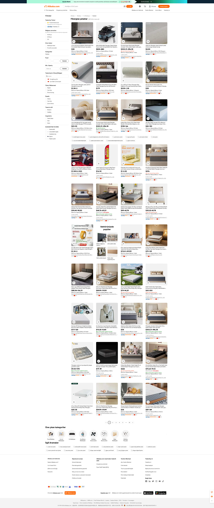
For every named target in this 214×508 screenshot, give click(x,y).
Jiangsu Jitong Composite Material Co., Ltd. (107, 334)
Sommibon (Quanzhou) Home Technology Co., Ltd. (82, 216)
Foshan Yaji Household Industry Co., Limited (132, 295)
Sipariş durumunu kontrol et (152, 468)
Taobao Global (114, 500)
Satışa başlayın (149, 465)
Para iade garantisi (76, 465)
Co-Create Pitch (52, 465)
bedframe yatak (151, 446)
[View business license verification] (122, 505)
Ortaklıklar (147, 475)
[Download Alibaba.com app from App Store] (148, 493)
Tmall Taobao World (99, 500)
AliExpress (83, 500)
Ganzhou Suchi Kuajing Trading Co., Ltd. (156, 178)
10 (129, 422)
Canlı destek (124, 465)
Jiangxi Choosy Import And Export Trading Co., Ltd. (132, 254)
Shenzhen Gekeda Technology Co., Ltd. (106, 219)
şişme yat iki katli (110, 450)
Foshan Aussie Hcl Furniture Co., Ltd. (155, 297)
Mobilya (79, 15)
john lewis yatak (95, 446)
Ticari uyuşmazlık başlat (127, 468)
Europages (131, 500)
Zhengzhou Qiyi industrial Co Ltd (79, 174)
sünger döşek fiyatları (138, 450)
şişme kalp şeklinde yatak (137, 446)
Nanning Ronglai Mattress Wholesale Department (82, 294)
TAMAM (64, 61)
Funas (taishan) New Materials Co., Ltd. (131, 174)
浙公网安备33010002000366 (134, 505)
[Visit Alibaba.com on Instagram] (156, 481)
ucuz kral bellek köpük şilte (79, 140)
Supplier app (104, 493)
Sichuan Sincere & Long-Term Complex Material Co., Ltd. (132, 92)
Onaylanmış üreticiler (101, 464)
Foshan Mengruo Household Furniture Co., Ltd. (156, 217)
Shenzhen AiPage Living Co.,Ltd (154, 254)
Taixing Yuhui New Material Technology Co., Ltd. (82, 129)
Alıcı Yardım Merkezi (126, 462)
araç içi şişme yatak (123, 450)
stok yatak (155, 137)
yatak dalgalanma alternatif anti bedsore (99, 137)
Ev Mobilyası (87, 15)
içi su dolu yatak (81, 450)
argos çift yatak (131, 137)
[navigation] (57, 219)
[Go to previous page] (106, 422)
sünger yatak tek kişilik (95, 450)
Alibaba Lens (56, 493)
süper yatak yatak (122, 446)
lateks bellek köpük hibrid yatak (115, 140)
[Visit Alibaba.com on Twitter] (153, 481)
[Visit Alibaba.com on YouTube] (160, 481)
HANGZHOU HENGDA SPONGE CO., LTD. (156, 129)
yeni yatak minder (143, 137)
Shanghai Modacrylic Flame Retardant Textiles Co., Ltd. (156, 52)
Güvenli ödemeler (76, 462)
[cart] (145, 6)
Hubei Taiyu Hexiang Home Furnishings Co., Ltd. (132, 129)
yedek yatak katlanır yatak (97, 140)
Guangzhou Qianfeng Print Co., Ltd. (105, 92)
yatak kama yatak (118, 137)
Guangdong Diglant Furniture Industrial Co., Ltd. (132, 56)
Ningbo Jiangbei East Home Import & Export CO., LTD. (82, 333)
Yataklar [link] (94, 15)
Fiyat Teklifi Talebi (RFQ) (102, 467)
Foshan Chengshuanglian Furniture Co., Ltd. (107, 294)
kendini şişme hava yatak (79, 137)
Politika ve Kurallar (76, 478)
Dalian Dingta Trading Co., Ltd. (153, 92)
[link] (212, 492)
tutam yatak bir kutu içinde (54, 450)
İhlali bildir (123, 478)
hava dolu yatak (69, 450)
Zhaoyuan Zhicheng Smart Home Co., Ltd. (82, 52)
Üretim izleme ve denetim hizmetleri (81, 475)
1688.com (89, 500)
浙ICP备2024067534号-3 (149, 505)
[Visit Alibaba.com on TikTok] (163, 481)
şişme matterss (131, 140)
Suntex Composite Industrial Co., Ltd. (81, 94)
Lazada (107, 500)
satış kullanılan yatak (108, 446)
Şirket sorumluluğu (52, 468)
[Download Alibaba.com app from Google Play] (160, 493)
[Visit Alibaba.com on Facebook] (146, 481)
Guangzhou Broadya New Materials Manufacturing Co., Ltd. (82, 254)
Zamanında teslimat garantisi (79, 468)
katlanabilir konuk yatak (80, 446)
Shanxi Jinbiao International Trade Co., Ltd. (107, 131)
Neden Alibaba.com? (53, 462)
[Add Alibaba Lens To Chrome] (70, 493)
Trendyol (125, 500)
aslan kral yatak (51, 446)
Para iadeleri (124, 471)
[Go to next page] (132, 422)
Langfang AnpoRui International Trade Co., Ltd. (132, 214)
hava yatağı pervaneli (65, 446)
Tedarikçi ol (148, 462)
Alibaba (72, 15)
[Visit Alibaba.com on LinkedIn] (150, 481)
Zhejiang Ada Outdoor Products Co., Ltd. (106, 55)
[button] (125, 6)
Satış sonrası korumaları (78, 471)
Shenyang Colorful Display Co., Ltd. (105, 177)
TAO (120, 500)
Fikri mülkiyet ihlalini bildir (127, 475)
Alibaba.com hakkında (54, 458)
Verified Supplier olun (150, 471)
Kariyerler (50, 471)
